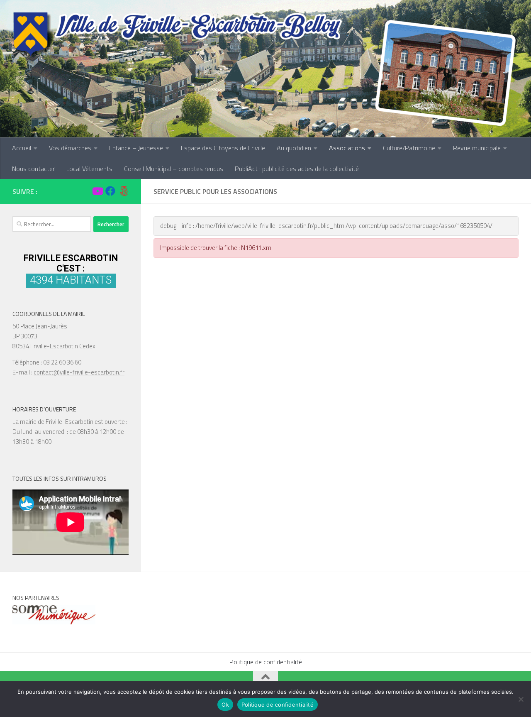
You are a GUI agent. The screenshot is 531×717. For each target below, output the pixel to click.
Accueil (21, 148)
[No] (520, 699)
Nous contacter (33, 169)
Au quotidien (294, 148)
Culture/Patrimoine (409, 148)
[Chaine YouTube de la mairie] (97, 191)
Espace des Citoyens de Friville (223, 148)
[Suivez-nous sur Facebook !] (110, 191)
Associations (347, 148)
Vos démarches (70, 148)
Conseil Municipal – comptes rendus (173, 169)
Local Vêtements (89, 169)
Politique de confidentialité (265, 662)
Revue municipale (477, 148)
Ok (225, 704)
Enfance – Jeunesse (136, 148)
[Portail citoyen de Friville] (124, 191)
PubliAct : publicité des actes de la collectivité (297, 169)
